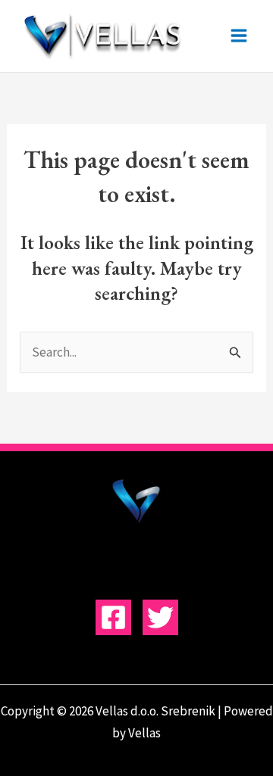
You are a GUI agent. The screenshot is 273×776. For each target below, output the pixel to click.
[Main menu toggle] (240, 36)
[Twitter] (160, 617)
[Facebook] (113, 617)
